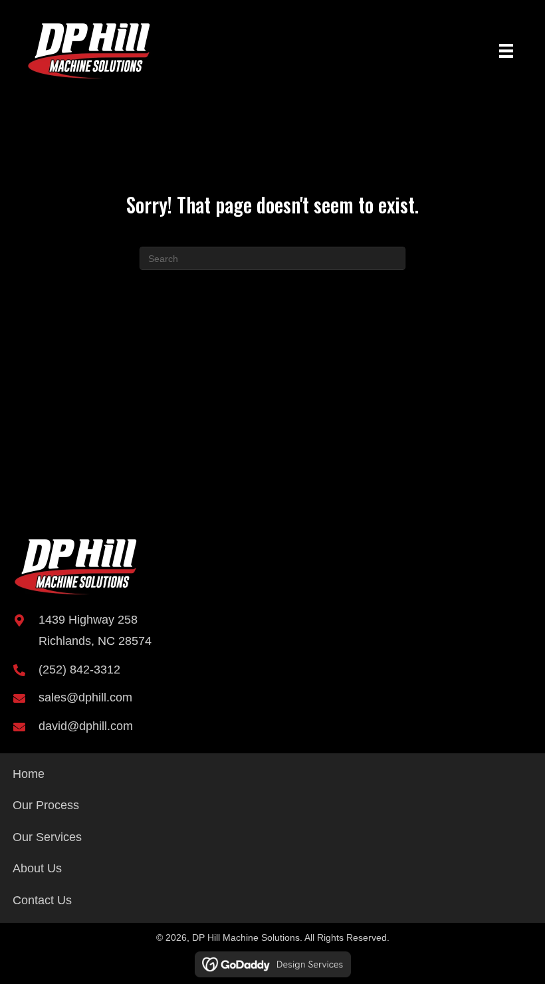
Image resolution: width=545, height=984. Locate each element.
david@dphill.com (86, 726)
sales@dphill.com (85, 697)
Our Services (47, 837)
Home (29, 774)
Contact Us (42, 900)
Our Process (46, 805)
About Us (37, 868)
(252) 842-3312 (79, 669)
